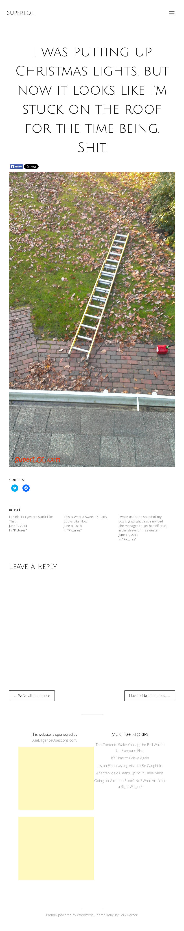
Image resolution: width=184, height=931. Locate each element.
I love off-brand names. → (149, 695)
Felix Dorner (128, 915)
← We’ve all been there (32, 695)
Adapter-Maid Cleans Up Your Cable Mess (130, 773)
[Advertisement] (56, 778)
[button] (92, 319)
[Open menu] (171, 13)
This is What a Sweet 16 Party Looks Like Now (85, 519)
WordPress (85, 915)
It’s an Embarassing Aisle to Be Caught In (129, 765)
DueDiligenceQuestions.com (53, 740)
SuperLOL (20, 13)
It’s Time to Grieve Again (130, 757)
